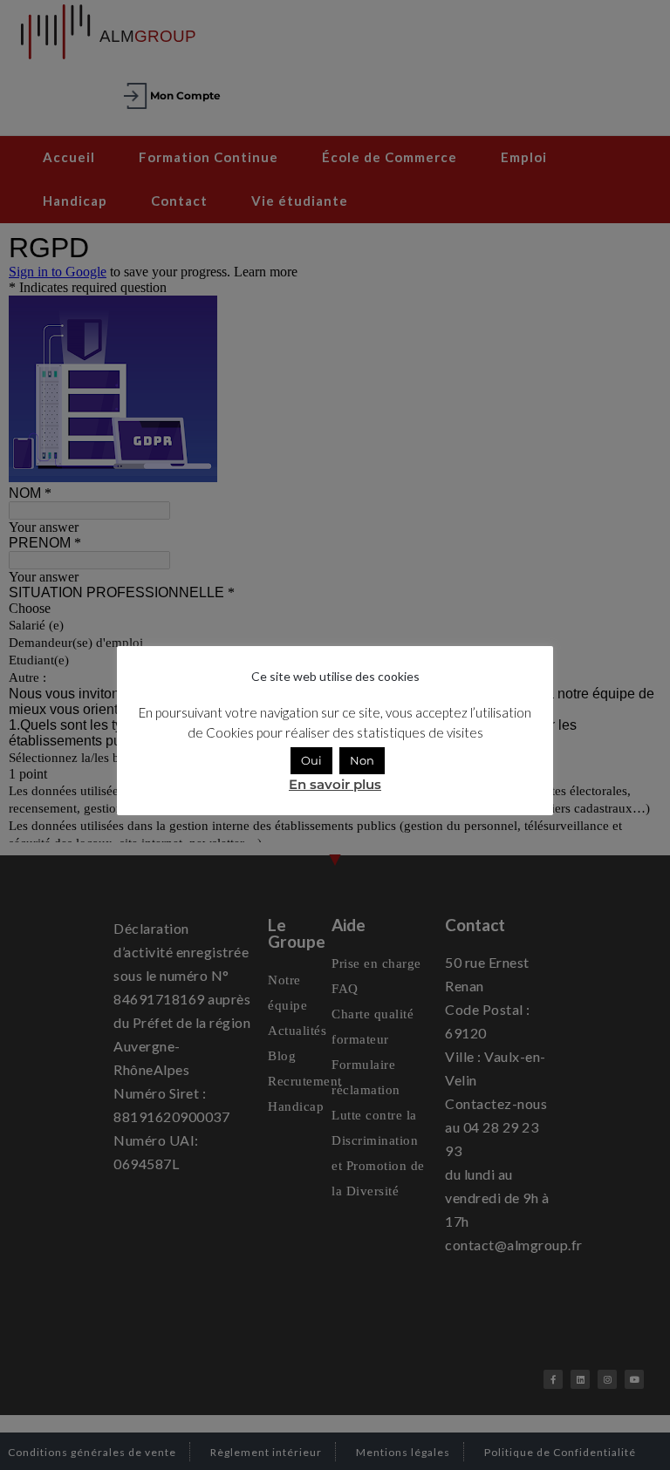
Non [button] (362, 760)
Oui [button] (311, 760)
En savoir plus (335, 784)
